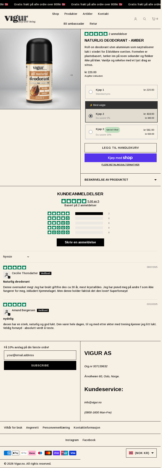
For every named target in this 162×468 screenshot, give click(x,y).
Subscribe (40, 365)
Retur (93, 23)
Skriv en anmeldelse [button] (80, 242)
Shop (55, 13)
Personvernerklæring (56, 427)
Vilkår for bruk (13, 427)
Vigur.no (19, 463)
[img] (14, 267)
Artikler (87, 13)
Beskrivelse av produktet (106, 179)
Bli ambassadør (74, 23)
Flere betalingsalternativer (120, 164)
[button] (97, 33)
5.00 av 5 (93, 201)
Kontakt (103, 13)
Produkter (70, 13)
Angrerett (32, 427)
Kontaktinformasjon (87, 427)
